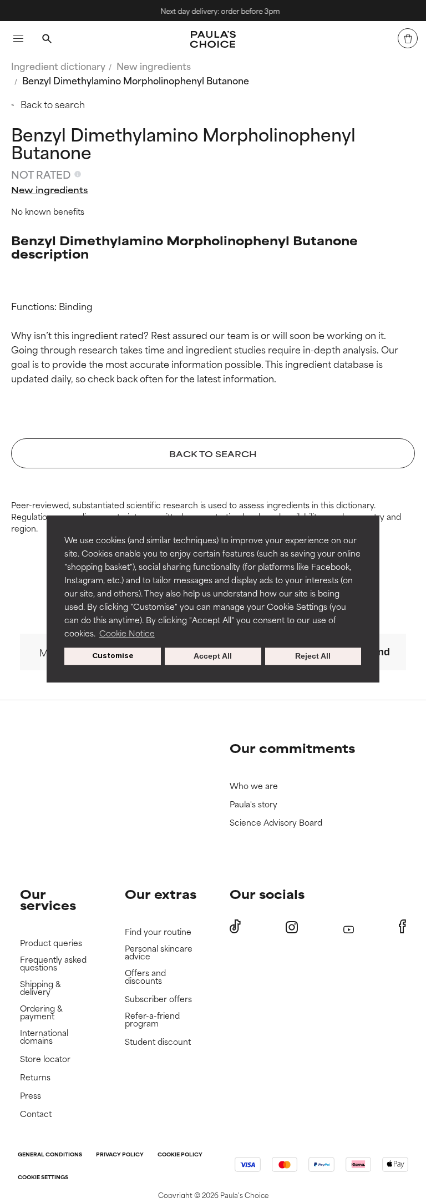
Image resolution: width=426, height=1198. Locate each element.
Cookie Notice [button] (127, 632)
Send (378, 652)
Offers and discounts (145, 977)
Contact (36, 1114)
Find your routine (158, 932)
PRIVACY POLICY (120, 1154)
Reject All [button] (313, 656)
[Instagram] (292, 927)
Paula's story (253, 804)
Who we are (254, 786)
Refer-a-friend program (152, 1020)
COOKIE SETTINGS (43, 1177)
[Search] (46, 40)
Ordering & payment (41, 1012)
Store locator (45, 1059)
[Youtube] (348, 927)
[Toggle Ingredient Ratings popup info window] (77, 174)
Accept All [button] (213, 656)
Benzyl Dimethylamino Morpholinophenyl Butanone (135, 80)
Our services (48, 899)
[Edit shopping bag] (408, 38)
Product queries (51, 943)
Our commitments (292, 748)
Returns (35, 1077)
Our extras (160, 893)
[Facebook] (402, 926)
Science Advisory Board (276, 822)
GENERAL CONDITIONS (50, 1154)
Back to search (53, 104)
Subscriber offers (158, 999)
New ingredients (153, 65)
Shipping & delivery (40, 988)
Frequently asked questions (53, 964)
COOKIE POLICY (180, 1154)
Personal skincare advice (158, 952)
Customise (113, 656)
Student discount (158, 1042)
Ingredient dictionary (58, 65)
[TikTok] (235, 926)
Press (30, 1095)
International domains (44, 1037)
